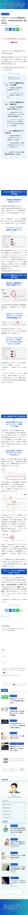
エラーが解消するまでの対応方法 (14, 132)
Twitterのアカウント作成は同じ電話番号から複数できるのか (18, 869)
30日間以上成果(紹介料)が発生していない (15, 89)
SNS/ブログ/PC (6, 616)
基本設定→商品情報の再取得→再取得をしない (15, 108)
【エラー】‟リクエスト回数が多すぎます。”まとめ (14, 153)
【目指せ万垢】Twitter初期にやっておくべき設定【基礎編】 (17, 713)
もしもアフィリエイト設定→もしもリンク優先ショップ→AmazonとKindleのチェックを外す (15, 122)
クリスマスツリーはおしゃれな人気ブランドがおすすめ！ (18, 882)
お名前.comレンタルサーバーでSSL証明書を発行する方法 (17, 701)
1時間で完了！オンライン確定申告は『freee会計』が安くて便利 (17, 748)
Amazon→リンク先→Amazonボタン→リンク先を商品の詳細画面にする (15, 114)
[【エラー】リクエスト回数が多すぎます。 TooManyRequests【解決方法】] (14, 29)
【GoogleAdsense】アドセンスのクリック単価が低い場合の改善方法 (17, 725)
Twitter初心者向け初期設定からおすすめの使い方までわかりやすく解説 (18, 830)
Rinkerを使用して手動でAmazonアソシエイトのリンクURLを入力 (15, 145)
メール (4, 656)
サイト (3, 662)
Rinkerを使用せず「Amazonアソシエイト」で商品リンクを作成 (15, 137)
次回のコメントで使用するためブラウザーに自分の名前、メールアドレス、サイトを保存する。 (13, 669)
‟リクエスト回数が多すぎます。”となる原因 (14, 84)
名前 (3, 649)
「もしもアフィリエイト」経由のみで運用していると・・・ (15, 95)
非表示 (17, 77)
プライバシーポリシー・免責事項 (14, 901)
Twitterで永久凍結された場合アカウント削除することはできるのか (18, 844)
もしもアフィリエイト (14, 73)
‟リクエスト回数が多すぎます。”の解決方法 (14, 103)
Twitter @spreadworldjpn (14, 797)
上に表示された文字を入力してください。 (12, 675)
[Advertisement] (14, 174)
